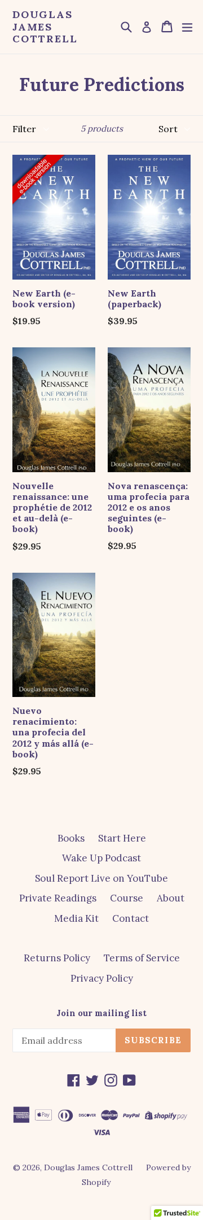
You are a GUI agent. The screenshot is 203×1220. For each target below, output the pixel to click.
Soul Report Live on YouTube (101, 878)
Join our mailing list (101, 1013)
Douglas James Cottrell (44, 26)
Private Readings (57, 898)
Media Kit (76, 918)
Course (126, 898)
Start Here (122, 838)
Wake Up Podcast (101, 858)
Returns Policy (57, 958)
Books (71, 838)
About (170, 898)
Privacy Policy (101, 978)
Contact (130, 918)
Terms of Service (142, 958)
